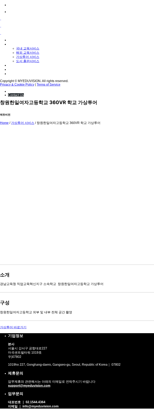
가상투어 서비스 (22, 123)
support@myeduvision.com (29, 385)
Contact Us (16, 95)
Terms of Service (48, 84)
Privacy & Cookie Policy (17, 84)
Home (4, 123)
